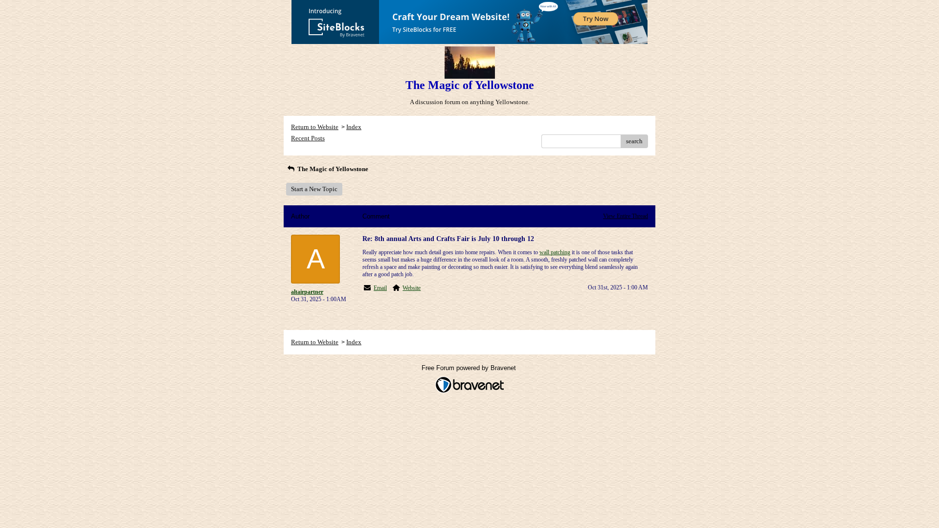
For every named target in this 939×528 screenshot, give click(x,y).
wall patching (554, 252)
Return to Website (314, 127)
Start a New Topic (314, 189)
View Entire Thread (625, 216)
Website (411, 288)
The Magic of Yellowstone (332, 169)
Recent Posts (308, 138)
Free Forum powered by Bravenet (470, 368)
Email (380, 288)
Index (353, 127)
